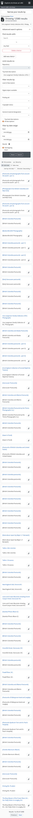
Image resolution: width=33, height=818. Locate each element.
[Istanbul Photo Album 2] (10, 612)
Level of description (8, 83)
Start (4, 129)
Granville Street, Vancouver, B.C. (12, 648)
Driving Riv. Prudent (8, 786)
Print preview (7, 162)
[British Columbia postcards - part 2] (14, 255)
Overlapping (8, 148)
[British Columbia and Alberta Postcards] (15, 395)
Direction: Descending (23, 168)
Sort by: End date (9, 168)
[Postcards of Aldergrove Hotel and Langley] (16, 697)
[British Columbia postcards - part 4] (14, 356)
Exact (6, 150)
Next (20, 815)
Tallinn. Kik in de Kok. (9, 548)
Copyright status (7, 105)
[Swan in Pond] (7, 435)
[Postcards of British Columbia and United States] (15, 448)
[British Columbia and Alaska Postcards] (15, 331)
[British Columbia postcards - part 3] (14, 344)
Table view (15, 165)
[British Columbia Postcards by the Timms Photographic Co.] (15, 409)
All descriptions (9, 121)
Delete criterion (16, 50)
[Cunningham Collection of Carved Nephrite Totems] (16, 369)
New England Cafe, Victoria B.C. (12, 584)
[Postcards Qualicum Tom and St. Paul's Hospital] (15, 723)
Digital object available (9, 90)
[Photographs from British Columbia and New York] (15, 190)
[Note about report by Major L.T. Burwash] (15, 535)
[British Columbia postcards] (11, 474)
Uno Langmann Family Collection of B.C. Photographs (15, 317)
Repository (5, 64)
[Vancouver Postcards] (9, 383)
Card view (6, 165)
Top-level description (9, 72)
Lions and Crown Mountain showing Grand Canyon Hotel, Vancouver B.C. (16, 598)
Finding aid (5, 97)
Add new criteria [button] (9, 56)
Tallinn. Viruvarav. (8, 560)
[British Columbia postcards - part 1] (14, 243)
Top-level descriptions (11, 119)
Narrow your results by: (16, 12)
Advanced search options (12, 29)
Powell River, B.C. (7, 672)
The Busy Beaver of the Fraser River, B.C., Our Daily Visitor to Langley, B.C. (15, 799)
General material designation (11, 112)
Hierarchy (18, 162)
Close (11, 16)
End (3, 136)
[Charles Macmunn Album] (10, 750)
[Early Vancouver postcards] (11, 279)
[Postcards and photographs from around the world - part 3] (15, 205)
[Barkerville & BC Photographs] (12, 231)
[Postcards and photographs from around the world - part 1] (15, 175)
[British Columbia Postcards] (11, 219)
